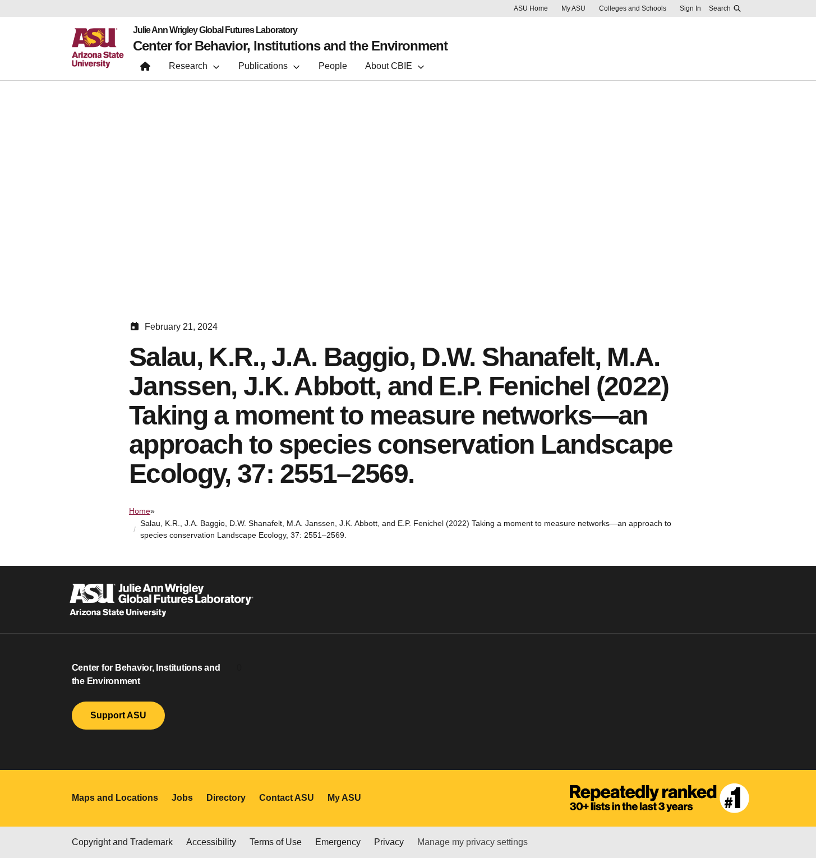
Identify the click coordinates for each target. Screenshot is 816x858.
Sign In (690, 8)
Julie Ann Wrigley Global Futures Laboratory (215, 30)
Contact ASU (286, 797)
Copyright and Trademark (122, 842)
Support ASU (118, 715)
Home (139, 510)
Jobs (182, 797)
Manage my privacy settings (472, 842)
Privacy (389, 842)
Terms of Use (276, 842)
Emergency (338, 842)
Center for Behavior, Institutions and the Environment (290, 46)
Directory (226, 797)
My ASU (573, 8)
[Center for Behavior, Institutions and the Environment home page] (145, 68)
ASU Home (531, 8)
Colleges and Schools (632, 8)
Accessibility (211, 842)
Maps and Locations (115, 797)
